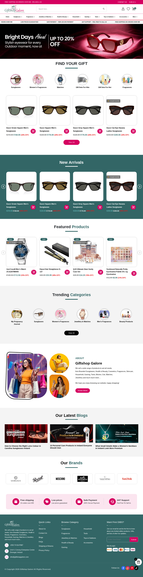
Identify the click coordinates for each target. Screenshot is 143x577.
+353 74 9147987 (16, 545)
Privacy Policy (44, 550)
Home (7, 17)
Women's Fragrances (60, 321)
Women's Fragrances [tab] (38, 87)
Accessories (123, 17)
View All (72, 142)
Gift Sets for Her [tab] (104, 87)
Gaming (87, 17)
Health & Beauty (62, 17)
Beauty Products (126, 321)
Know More (82, 390)
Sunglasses (17, 17)
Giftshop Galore (27, 569)
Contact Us (122, 2)
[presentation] (3, 186)
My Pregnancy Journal (17, 323)
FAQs (41, 542)
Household (76, 17)
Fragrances (29, 17)
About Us (42, 529)
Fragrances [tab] (127, 87)
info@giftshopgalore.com (19, 557)
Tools (96, 17)
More (134, 17)
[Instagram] (128, 568)
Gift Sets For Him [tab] (82, 87)
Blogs (41, 537)
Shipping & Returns (46, 546)
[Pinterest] (132, 568)
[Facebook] (123, 568)
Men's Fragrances (104, 321)
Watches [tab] (60, 87)
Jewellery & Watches (45, 17)
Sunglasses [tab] (16, 87)
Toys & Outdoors (109, 17)
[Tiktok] (136, 568)
